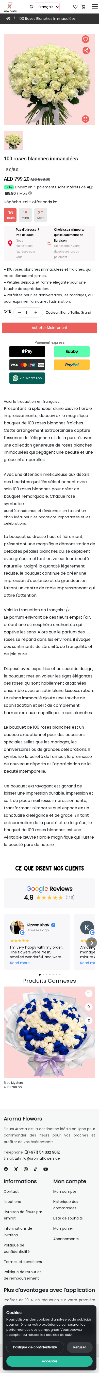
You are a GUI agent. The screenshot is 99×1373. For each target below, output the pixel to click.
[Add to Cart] (89, 1020)
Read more (20, 963)
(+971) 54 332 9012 (43, 1152)
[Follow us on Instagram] (26, 1169)
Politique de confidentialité (35, 1347)
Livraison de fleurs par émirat (23, 1215)
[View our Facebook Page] (6, 1169)
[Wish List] (75, 6)
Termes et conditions (23, 1261)
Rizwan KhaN (38, 925)
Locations (12, 1201)
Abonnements (66, 1238)
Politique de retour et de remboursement (22, 1275)
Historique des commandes (65, 1205)
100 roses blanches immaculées (47, 18)
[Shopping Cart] (83, 6)
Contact (11, 1191)
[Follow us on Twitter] (16, 1169)
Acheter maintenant (50, 327)
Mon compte (64, 1191)
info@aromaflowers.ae (40, 1158)
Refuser (79, 1347)
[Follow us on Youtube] (47, 1169)
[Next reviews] (91, 942)
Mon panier (63, 1228)
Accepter (49, 1361)
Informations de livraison (18, 1231)
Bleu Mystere (13, 1082)
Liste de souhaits (68, 1218)
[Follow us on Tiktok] (35, 1169)
